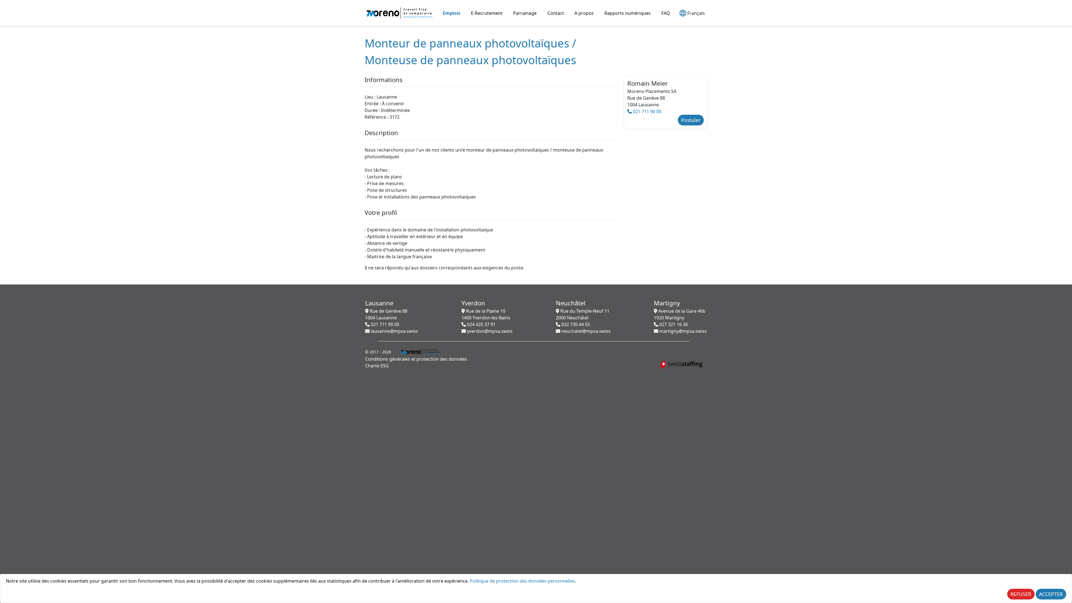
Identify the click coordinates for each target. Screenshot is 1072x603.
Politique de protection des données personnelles (522, 581)
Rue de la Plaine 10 (485, 314)
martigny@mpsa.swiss (682, 331)
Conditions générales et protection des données (416, 359)
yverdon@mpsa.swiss (489, 331)
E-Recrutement (486, 13)
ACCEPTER (1051, 594)
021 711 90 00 (646, 111)
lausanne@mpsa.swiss (394, 331)
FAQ (665, 13)
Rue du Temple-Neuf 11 (582, 314)
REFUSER (1021, 594)
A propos (584, 13)
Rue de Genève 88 (386, 314)
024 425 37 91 (481, 324)
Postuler (690, 120)
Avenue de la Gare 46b (679, 314)
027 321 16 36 (673, 324)
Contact (555, 13)
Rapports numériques (627, 13)
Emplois (451, 13)
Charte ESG (377, 366)
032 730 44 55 (575, 324)
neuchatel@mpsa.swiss (585, 331)
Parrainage (525, 13)
